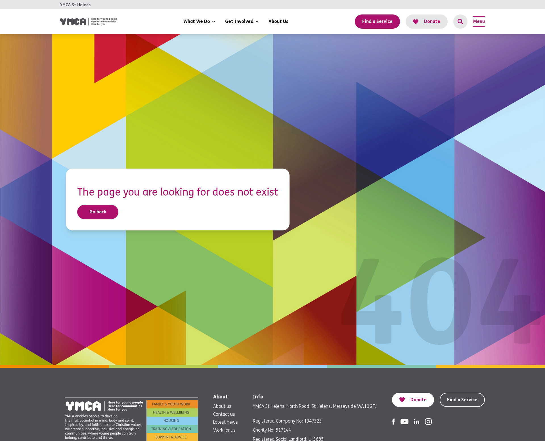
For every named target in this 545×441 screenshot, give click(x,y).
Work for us (224, 430)
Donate (432, 21)
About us (222, 406)
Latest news (225, 422)
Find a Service (462, 399)
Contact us (224, 414)
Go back (97, 212)
